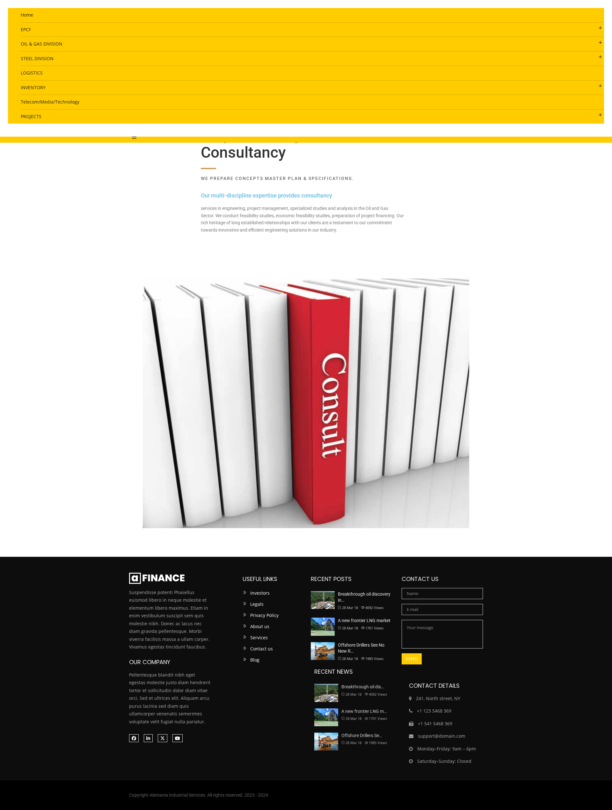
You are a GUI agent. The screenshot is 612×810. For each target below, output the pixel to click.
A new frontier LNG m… (364, 711)
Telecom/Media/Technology (50, 102)
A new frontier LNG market (364, 620)
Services (259, 637)
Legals (257, 604)
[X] (162, 738)
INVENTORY (33, 87)
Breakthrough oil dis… (362, 686)
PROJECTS (31, 116)
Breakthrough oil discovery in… (364, 597)
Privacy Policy (264, 615)
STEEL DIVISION (37, 58)
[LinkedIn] (148, 738)
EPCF (26, 29)
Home (27, 15)
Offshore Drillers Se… (361, 735)
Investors (260, 593)
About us (259, 626)
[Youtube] (177, 738)
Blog (254, 660)
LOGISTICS (32, 73)
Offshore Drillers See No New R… (361, 648)
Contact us (261, 649)
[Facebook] (134, 738)
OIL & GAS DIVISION (41, 44)
